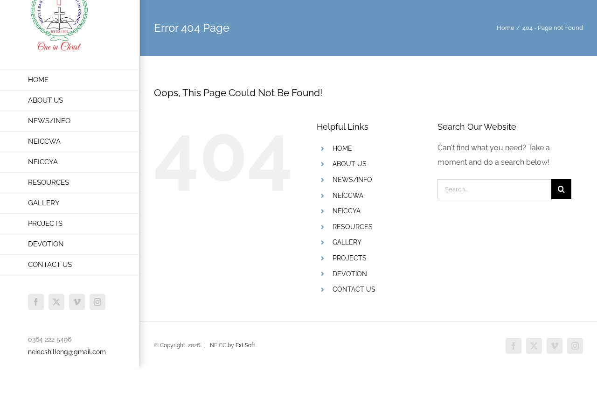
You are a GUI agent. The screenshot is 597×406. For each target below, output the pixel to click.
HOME (342, 148)
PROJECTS (350, 258)
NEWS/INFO (352, 179)
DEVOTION (350, 274)
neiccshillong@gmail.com (67, 352)
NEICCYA (347, 211)
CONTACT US (354, 289)
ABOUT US (350, 164)
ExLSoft (245, 345)
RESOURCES (353, 227)
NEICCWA (348, 195)
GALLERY (347, 242)
